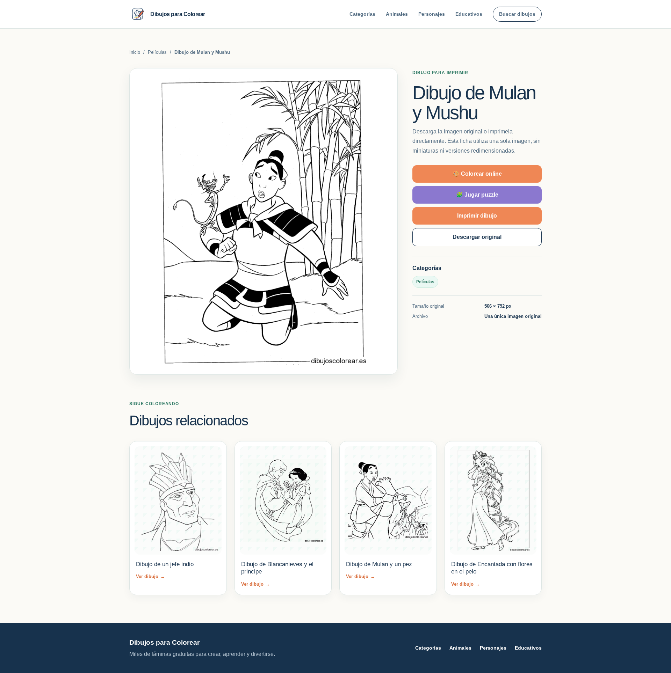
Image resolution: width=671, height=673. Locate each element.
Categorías (362, 14)
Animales (397, 14)
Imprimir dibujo (477, 216)
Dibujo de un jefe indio (165, 564)
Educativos (468, 14)
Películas (157, 52)
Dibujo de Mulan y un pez (379, 564)
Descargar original (477, 237)
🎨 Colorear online (477, 174)
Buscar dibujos (517, 14)
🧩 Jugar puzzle (477, 195)
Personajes (431, 14)
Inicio (134, 52)
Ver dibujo (150, 576)
